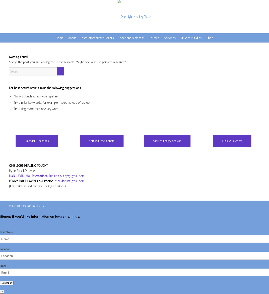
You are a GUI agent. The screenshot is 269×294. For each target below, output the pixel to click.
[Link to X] (251, 205)
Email (3, 266)
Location (5, 249)
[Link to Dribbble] (257, 205)
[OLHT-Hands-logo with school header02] (135, 16)
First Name (6, 232)
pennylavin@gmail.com (70, 181)
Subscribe (6, 283)
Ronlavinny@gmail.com (69, 176)
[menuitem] (59, 37)
